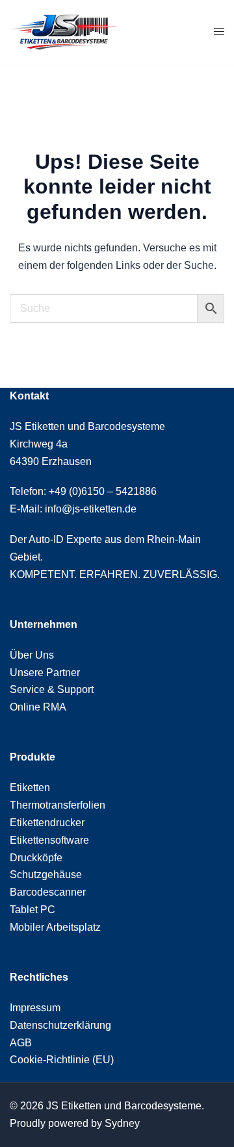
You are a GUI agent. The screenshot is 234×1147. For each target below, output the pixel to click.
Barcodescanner (48, 892)
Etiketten (30, 787)
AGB (21, 1042)
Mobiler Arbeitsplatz (55, 927)
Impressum (35, 1007)
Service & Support (52, 689)
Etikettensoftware (49, 840)
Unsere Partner (45, 672)
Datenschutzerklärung (60, 1025)
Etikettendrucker (47, 822)
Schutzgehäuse (46, 874)
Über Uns (32, 655)
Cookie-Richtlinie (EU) (62, 1059)
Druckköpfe (36, 857)
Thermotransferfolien (57, 805)
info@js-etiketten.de (90, 508)
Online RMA (38, 706)
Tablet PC (32, 909)
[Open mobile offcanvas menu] (219, 32)
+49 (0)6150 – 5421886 (103, 491)
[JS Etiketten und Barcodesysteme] (63, 31)
